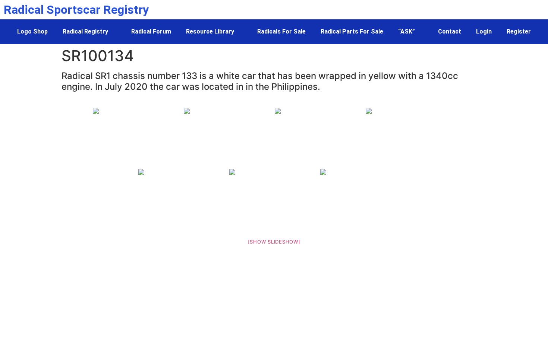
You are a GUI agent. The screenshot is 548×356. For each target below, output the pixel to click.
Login (484, 31)
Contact (449, 31)
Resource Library (210, 31)
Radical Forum (151, 31)
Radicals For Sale (281, 31)
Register (519, 31)
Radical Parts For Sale (352, 31)
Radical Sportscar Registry (76, 10)
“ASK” (406, 31)
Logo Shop (32, 31)
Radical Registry (85, 31)
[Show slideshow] (274, 242)
